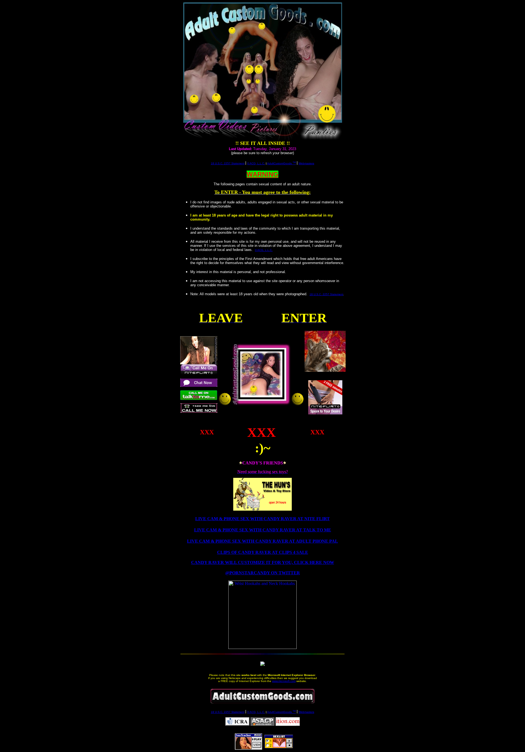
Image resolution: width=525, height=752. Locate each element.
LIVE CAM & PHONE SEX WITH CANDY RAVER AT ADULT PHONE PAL (262, 541)
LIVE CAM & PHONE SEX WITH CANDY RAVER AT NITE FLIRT (262, 518)
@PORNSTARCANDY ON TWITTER (262, 572)
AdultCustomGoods (281, 163)
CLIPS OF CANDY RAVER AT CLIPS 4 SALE (262, 552)
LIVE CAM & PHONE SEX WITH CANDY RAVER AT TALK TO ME (262, 530)
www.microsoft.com (284, 681)
